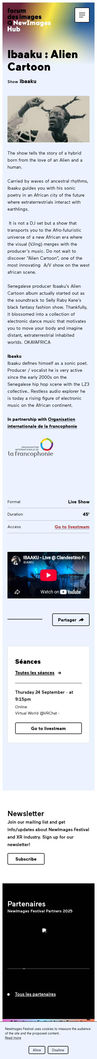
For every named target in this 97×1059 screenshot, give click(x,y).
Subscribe (26, 859)
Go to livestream (48, 728)
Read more (13, 1038)
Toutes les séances (34, 672)
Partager (67, 619)
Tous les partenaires (35, 993)
